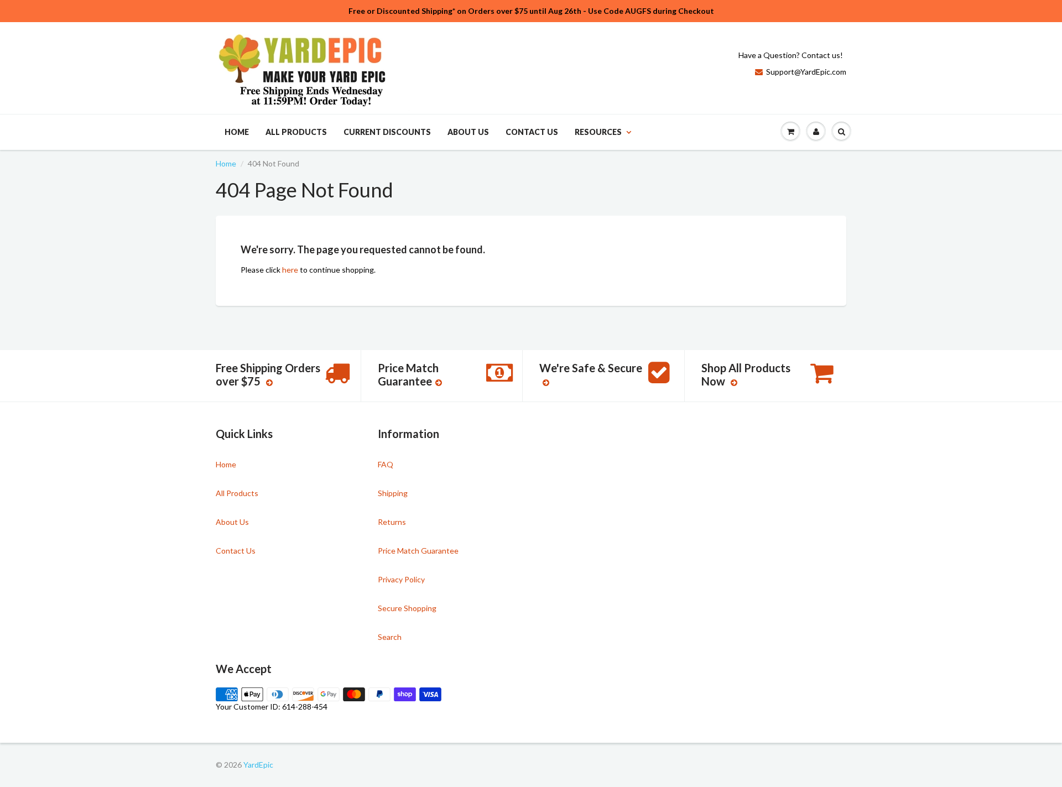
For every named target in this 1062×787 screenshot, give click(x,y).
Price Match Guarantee (418, 550)
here (290, 269)
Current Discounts (387, 132)
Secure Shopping (407, 608)
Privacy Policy (401, 579)
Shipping (393, 493)
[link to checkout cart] (790, 131)
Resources (598, 132)
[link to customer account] (816, 131)
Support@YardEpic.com (806, 71)
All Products (296, 132)
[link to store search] (841, 131)
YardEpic (258, 764)
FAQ (385, 464)
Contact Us (532, 132)
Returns (392, 522)
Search (390, 637)
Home (237, 132)
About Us (468, 132)
